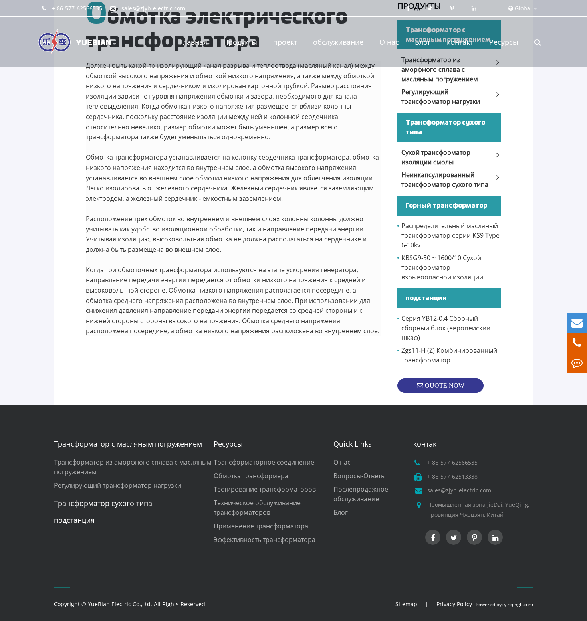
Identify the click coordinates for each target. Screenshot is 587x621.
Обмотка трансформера (251, 475)
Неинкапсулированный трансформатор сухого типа (444, 179)
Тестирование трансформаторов (265, 489)
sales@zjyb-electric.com (153, 8)
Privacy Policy (454, 604)
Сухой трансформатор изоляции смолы (435, 157)
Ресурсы (503, 42)
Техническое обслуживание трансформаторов (257, 507)
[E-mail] (577, 323)
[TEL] (577, 343)
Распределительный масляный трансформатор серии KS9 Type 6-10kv (450, 235)
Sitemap (406, 604)
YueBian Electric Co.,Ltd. (120, 604)
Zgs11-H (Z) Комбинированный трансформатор (449, 355)
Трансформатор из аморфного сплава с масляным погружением (439, 69)
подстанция (426, 298)
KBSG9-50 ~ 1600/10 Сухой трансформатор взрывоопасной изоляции (442, 267)
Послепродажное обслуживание (360, 494)
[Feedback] (577, 363)
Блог (423, 42)
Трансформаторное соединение (264, 462)
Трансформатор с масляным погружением (128, 444)
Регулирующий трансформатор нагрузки (440, 96)
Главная (193, 42)
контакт (460, 42)
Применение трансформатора (261, 526)
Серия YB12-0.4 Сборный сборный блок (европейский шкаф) (445, 328)
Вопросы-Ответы (359, 475)
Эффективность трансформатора (264, 539)
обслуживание (338, 42)
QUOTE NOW (443, 385)
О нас (389, 42)
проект (285, 42)
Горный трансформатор (446, 205)
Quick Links (352, 444)
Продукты (240, 42)
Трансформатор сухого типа (445, 127)
